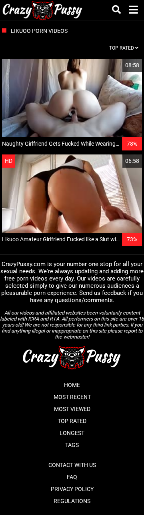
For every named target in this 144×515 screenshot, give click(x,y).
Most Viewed (72, 409)
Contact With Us (72, 465)
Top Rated (72, 421)
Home (72, 385)
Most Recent (72, 397)
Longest (72, 433)
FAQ (72, 477)
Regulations (72, 501)
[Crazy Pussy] (42, 10)
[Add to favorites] (116, 65)
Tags (72, 445)
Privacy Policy (72, 489)
